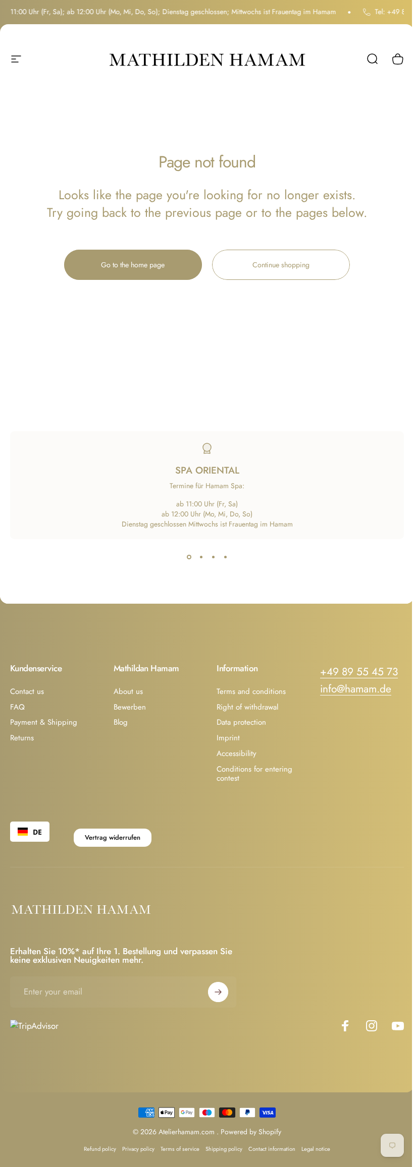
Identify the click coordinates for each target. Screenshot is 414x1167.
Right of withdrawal (247, 707)
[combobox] (29, 832)
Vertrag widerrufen (112, 837)
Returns (22, 738)
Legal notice (315, 1149)
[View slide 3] (213, 557)
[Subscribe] (218, 992)
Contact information (271, 1149)
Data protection (241, 722)
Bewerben (130, 707)
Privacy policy (138, 1149)
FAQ (17, 707)
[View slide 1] (189, 557)
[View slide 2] (201, 557)
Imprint (228, 738)
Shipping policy (223, 1149)
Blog (121, 722)
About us (128, 691)
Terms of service (180, 1149)
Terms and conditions (251, 691)
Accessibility (236, 753)
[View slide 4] (225, 557)
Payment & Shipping (43, 722)
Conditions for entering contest (254, 774)
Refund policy (100, 1149)
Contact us (27, 691)
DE (37, 832)
